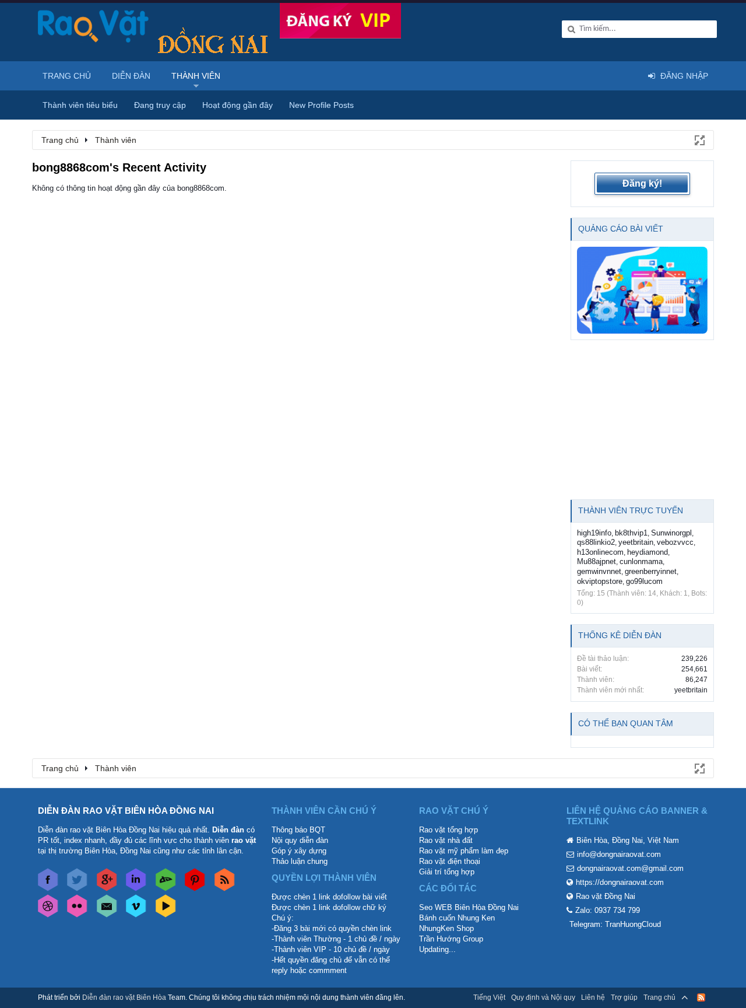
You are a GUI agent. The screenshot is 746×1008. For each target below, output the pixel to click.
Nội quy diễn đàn (300, 840)
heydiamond (647, 552)
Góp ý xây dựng (299, 850)
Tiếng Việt (489, 997)
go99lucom (644, 581)
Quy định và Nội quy (543, 997)
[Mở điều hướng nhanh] (699, 139)
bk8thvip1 (631, 532)
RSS (701, 997)
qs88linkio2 (596, 542)
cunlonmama (641, 561)
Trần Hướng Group (451, 939)
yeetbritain (635, 542)
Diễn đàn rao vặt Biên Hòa (124, 997)
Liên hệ (593, 997)
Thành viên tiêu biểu (80, 105)
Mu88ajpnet (596, 561)
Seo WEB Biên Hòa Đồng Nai (469, 907)
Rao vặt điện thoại (449, 861)
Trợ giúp (624, 997)
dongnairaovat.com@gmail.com (630, 868)
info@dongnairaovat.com (619, 854)
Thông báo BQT (298, 829)
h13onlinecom (600, 552)
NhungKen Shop (446, 928)
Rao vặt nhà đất (446, 840)
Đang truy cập (160, 105)
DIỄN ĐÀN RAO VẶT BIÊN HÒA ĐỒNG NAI (126, 811)
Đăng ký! (642, 183)
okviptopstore (599, 581)
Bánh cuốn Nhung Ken (457, 918)
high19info (594, 532)
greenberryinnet (651, 571)
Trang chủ (67, 75)
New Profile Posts (321, 105)
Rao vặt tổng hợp (448, 829)
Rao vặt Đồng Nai (605, 896)
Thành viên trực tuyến (630, 510)
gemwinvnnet (599, 571)
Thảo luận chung (300, 861)
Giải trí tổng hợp (446, 871)
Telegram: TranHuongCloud (615, 924)
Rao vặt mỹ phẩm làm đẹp (463, 850)
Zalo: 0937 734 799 (607, 910)
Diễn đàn (131, 75)
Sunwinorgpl (671, 532)
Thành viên (195, 75)
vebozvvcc (675, 542)
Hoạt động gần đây (237, 105)
